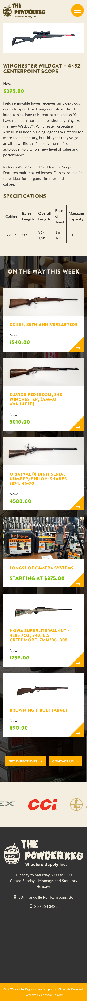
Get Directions (22, 761)
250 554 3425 (45, 906)
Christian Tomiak (52, 995)
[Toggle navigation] (77, 10)
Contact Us (63, 761)
